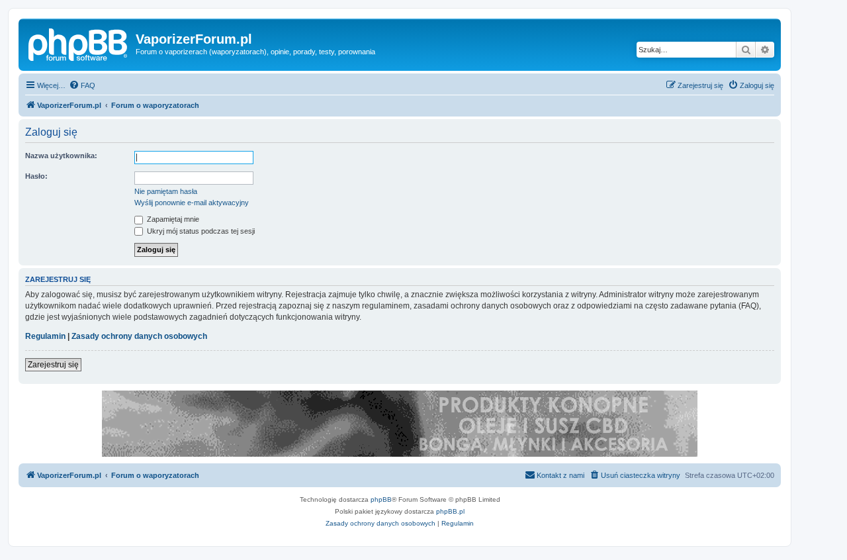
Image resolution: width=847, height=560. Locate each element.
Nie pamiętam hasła (165, 191)
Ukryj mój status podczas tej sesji (200, 231)
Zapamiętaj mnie (172, 219)
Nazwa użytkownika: (61, 156)
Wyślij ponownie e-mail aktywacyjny (191, 203)
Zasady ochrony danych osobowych (139, 336)
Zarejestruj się (53, 364)
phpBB (381, 499)
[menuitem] (82, 85)
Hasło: (36, 176)
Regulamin (45, 336)
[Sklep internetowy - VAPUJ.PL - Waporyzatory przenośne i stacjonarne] (399, 424)
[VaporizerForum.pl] (79, 43)
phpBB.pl (450, 511)
